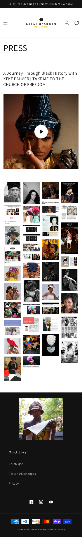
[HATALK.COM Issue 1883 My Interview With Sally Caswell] (12, 327)
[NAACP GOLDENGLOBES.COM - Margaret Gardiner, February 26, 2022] (31, 247)
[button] (5, 22)
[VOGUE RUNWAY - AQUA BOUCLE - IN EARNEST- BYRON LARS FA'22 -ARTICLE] (31, 228)
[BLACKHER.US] (31, 362)
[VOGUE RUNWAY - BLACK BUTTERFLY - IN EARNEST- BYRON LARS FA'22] (31, 237)
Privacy (14, 483)
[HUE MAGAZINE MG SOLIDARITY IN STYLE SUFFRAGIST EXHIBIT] (50, 345)
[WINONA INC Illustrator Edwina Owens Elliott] (12, 310)
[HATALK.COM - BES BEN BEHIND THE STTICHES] (31, 325)
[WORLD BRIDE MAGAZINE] (50, 190)
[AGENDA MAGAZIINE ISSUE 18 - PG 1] (31, 257)
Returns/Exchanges (22, 474)
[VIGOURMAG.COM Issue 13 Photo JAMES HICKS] (69, 280)
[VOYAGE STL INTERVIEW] (31, 309)
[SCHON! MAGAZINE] (31, 193)
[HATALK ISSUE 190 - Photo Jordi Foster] (31, 270)
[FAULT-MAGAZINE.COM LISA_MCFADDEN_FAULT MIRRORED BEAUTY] (12, 291)
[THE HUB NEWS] (50, 207)
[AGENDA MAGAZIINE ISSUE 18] (69, 261)
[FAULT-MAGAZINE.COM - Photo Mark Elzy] (50, 249)
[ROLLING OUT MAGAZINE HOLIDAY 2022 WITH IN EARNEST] (50, 308)
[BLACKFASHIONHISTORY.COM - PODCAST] (69, 303)
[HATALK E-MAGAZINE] (69, 212)
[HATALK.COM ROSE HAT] (12, 346)
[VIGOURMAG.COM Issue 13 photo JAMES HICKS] (31, 291)
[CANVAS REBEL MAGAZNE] (50, 226)
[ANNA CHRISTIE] (69, 192)
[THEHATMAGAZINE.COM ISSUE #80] (31, 344)
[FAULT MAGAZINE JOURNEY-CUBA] (12, 273)
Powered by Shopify (56, 529)
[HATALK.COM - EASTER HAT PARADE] (50, 324)
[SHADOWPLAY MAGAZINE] (12, 192)
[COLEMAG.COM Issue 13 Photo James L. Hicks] (50, 271)
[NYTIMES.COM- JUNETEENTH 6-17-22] (12, 255)
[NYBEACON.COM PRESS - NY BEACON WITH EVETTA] (69, 327)
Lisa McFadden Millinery (35, 529)
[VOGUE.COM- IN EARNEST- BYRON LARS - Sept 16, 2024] (69, 238)
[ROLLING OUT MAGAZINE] (12, 369)
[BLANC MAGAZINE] (31, 214)
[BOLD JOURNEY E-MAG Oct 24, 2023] (12, 231)
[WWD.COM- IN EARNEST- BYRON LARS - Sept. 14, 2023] (12, 210)
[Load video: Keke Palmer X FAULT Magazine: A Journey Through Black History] (41, 131)
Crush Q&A (16, 464)
